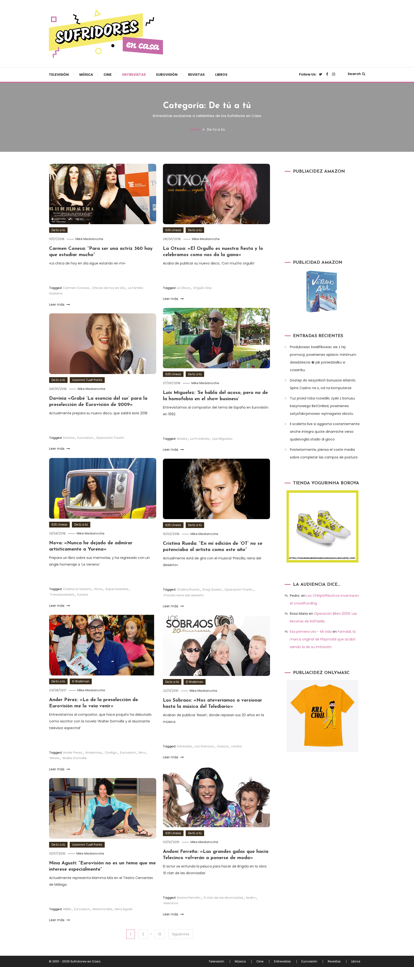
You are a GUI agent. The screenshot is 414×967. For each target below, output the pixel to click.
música (222, 746)
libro (142, 752)
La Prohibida (199, 438)
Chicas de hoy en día (108, 288)
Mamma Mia (102, 909)
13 (159, 934)
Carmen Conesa (76, 288)
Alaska (182, 438)
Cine (108, 74)
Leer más (57, 304)
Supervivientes (116, 589)
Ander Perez (72, 752)
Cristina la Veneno (77, 589)
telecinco (171, 903)
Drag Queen (212, 589)
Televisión (59, 74)
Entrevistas (134, 74)
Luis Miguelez (222, 438)
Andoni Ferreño (189, 897)
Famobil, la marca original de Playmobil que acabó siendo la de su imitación (323, 639)
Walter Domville (74, 758)
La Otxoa (183, 288)
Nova (98, 589)
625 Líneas (173, 230)
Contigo (111, 752)
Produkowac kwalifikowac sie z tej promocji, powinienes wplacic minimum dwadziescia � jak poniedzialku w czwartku (323, 358)
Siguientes (180, 934)
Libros (221, 74)
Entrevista (184, 746)
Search (354, 73)
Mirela (54, 758)
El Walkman (80, 681)
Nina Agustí (123, 909)
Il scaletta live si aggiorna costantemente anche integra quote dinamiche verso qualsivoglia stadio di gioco (325, 432)
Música (86, 74)
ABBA (67, 909)
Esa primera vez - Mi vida (311, 631)
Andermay (93, 752)
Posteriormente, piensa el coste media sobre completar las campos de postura (323, 453)
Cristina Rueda (188, 589)
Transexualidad (62, 594)
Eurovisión (167, 74)
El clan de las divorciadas (223, 897)
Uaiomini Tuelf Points (87, 380)
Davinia (69, 437)
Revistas (196, 74)
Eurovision (85, 437)
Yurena (82, 594)
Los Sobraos (204, 746)
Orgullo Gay (202, 288)
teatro (251, 897)
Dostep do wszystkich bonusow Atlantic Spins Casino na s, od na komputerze (323, 384)
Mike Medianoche (89, 239)
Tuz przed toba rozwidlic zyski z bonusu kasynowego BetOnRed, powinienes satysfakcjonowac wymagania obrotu (322, 406)
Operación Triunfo (110, 437)
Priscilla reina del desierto (184, 595)
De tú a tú (58, 230)
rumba (236, 746)
